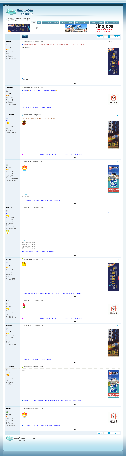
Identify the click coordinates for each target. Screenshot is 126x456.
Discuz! (22, 437)
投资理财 (78, 22)
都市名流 (8, 167)
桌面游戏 (19, 18)
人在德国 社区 (11, 18)
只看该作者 (40, 41)
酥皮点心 (8, 259)
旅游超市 (115, 22)
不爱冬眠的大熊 (10, 366)
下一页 (116, 36)
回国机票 (56, 22)
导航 (44, 22)
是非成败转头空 (10, 115)
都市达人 (8, 47)
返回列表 (100, 36)
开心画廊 (93, 22)
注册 (6, 5)
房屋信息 (71, 22)
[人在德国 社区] (19, 14)
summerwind (9, 87)
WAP (33, 438)
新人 (7, 161)
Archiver (29, 438)
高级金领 (8, 414)
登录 (9, 5)
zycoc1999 (9, 207)
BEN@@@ (9, 325)
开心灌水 (108, 22)
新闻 (49, 22)
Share (24, 78)
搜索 (39, 22)
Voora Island (36, 437)
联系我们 (23, 438)
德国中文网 (16, 438)
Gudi (7, 300)
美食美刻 (101, 22)
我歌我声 (86, 22)
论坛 (34, 22)
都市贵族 (8, 93)
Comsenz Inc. (50, 437)
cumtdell (8, 41)
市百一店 (63, 22)
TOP (75, 83)
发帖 (25, 36)
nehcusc (8, 408)
